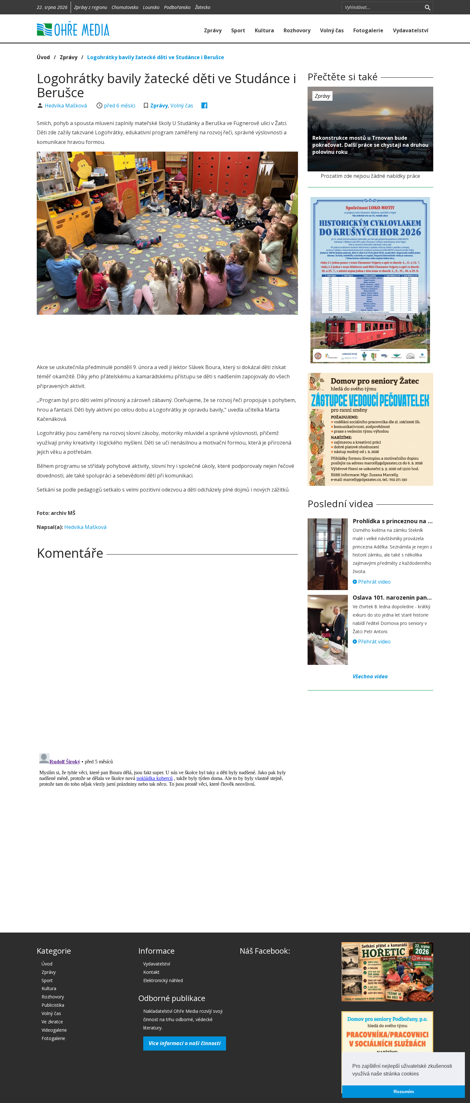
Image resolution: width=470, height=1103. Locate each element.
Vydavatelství (410, 30)
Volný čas (332, 30)
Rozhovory (297, 30)
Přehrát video (374, 581)
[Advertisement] (167, 337)
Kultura (264, 30)
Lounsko (151, 7)
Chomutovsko (125, 7)
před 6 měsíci (119, 105)
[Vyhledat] (427, 7)
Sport (238, 30)
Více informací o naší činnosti (185, 1043)
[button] (421, 1074)
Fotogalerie (368, 30)
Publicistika (53, 1005)
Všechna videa (370, 676)
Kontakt (151, 972)
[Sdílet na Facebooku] (204, 105)
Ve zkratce (52, 1022)
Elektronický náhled (163, 980)
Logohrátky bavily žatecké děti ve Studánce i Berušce (155, 57)
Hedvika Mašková (66, 105)
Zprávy (213, 30)
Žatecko (202, 7)
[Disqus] (167, 654)
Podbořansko (177, 7)
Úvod (43, 57)
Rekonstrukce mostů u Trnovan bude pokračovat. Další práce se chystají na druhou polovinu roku (370, 144)
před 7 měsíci (322, 166)
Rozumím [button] (404, 1091)
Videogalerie (54, 1030)
